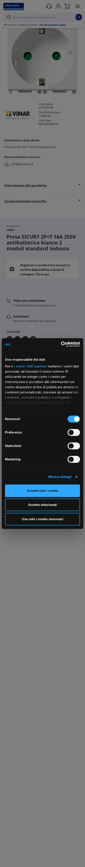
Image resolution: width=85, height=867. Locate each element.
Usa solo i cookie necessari (42, 519)
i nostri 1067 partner (30, 366)
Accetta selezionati (42, 505)
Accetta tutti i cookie (42, 490)
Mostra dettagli (60, 477)
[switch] (74, 432)
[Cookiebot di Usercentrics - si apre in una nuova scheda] (61, 344)
